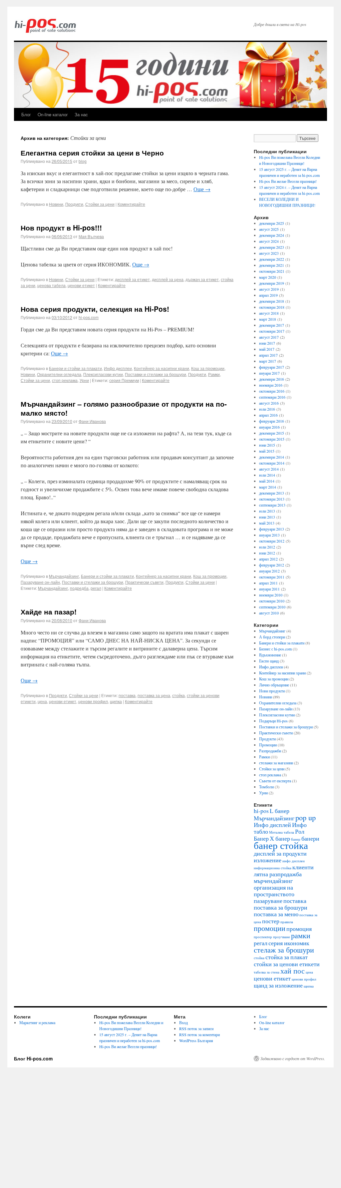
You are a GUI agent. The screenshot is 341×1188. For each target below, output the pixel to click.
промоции (269, 928)
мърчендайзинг (273, 881)
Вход (183, 1022)
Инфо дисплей (272, 825)
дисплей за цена (167, 279)
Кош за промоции (207, 368)
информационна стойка (272, 868)
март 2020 (267, 277)
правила (286, 922)
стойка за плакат (286, 957)
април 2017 (268, 355)
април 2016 (268, 415)
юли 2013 (267, 511)
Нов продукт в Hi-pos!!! (61, 227)
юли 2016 (267, 409)
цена (42, 701)
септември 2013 (272, 505)
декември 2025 (271, 223)
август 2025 (269, 229)
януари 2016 (269, 427)
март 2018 (267, 319)
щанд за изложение (278, 985)
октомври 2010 (271, 600)
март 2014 (267, 487)
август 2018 (269, 313)
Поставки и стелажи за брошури (155, 374)
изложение (267, 860)
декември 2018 (271, 301)
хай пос (292, 971)
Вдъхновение (270, 654)
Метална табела (281, 832)
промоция (299, 929)
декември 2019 (271, 283)
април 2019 (268, 295)
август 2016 (269, 403)
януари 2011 (269, 589)
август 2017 (269, 337)
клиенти (303, 867)
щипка (116, 701)
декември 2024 (271, 235)
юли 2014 (267, 475)
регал (96, 588)
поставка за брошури (280, 907)
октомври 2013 (271, 499)
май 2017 (266, 349)
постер (270, 921)
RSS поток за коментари (199, 1034)
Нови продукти (272, 690)
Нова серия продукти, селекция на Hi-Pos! (95, 309)
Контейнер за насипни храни (161, 368)
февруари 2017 (271, 367)
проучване (281, 937)
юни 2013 (267, 517)
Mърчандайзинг (64, 576)
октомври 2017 (271, 331)
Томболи (266, 786)
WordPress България (196, 1040)
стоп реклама (65, 380)
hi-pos (261, 811)
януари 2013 (269, 535)
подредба (79, 588)
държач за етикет (202, 279)
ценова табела (51, 285)
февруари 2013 (271, 529)
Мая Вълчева (91, 236)
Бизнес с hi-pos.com (275, 648)
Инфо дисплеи (118, 368)
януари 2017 (269, 373)
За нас (81, 114)
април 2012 (268, 559)
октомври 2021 (271, 271)
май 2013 (266, 523)
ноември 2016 (270, 385)
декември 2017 (271, 325)
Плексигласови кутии (103, 374)
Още (201, 189)
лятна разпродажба (278, 874)
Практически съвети (144, 582)
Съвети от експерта (275, 780)
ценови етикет (81, 285)
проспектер (263, 937)
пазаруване (268, 901)
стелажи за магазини (276, 762)
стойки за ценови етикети (287, 964)
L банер (279, 811)
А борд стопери (272, 636)
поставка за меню (276, 914)
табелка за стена (266, 972)
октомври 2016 (271, 391)
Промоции (268, 744)
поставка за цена (154, 695)
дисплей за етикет (132, 279)
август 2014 (269, 469)
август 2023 (269, 253)
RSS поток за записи (196, 1028)
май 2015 (266, 451)
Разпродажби (270, 750)
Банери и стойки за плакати (75, 368)
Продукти (74, 204)
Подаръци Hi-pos (273, 720)
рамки (300, 935)
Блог (26, 114)
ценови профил (93, 701)
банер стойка (281, 845)
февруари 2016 (271, 421)
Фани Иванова (92, 421)
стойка (178, 695)
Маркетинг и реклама (37, 1022)
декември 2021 (271, 265)
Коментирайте (131, 204)
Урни (84, 380)
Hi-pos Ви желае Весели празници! (288, 181)
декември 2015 (271, 433)
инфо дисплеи (293, 861)
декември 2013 (271, 493)
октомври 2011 (271, 577)
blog (83, 161)
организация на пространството (274, 890)
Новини (56, 204)
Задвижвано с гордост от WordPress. (292, 1058)
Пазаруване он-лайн (40, 582)
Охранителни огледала (59, 374)
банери (310, 838)
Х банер (280, 838)
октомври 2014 (271, 463)
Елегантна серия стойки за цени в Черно (92, 153)
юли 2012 (267, 547)
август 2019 (269, 289)
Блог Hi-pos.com (33, 1058)
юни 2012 (267, 553)
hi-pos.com (89, 317)
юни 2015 (267, 445)
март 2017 (267, 361)
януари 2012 (269, 571)
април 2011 (268, 583)
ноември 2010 (270, 594)
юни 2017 (267, 343)
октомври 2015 (271, 439)
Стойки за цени (100, 204)
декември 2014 (271, 457)
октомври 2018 (271, 307)
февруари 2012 (271, 565)
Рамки (214, 374)
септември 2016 (272, 397)
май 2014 (266, 481)
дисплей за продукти (280, 853)
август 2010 (269, 612)
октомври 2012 (271, 541)
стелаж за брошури (284, 950)
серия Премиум (124, 380)
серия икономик (288, 943)
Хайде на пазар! (49, 611)
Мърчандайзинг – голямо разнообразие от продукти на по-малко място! (124, 408)
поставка (127, 695)
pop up (305, 817)
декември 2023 (271, 247)
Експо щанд (269, 660)
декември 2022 (271, 259)
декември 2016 (271, 379)
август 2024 (269, 241)
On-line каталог (53, 114)
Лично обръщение (274, 684)
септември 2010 (272, 606)
